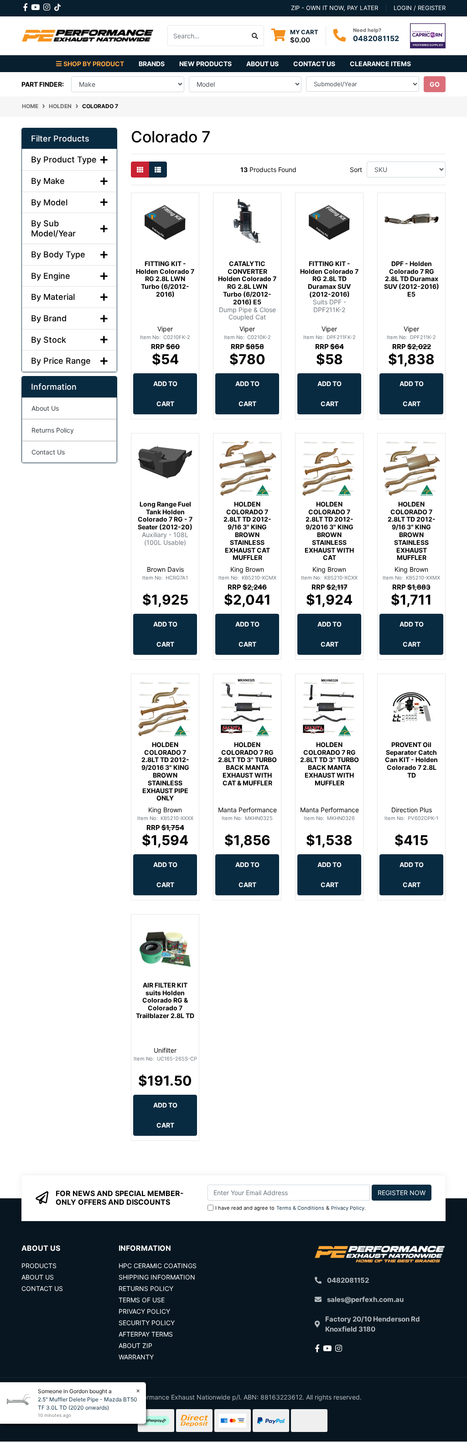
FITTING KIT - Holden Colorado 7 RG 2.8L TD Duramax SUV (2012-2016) (329, 279)
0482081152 (376, 38)
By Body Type (58, 254)
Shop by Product (93, 64)
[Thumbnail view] (140, 170)
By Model (49, 202)
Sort (356, 169)
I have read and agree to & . (290, 1208)
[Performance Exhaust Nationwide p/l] (87, 35)
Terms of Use (142, 1300)
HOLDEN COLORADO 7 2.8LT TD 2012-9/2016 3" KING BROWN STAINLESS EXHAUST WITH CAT (329, 531)
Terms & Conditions (300, 1208)
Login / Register (420, 7)
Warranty (136, 1357)
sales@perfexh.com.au (365, 1299)
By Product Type (64, 159)
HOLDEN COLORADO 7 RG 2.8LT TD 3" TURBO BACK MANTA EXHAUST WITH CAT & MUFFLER (247, 764)
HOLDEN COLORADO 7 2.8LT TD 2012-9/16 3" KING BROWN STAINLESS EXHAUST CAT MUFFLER (247, 531)
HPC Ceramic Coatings (158, 1266)
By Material (53, 297)
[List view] (158, 170)
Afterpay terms (146, 1334)
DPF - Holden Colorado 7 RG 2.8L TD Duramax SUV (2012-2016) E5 (411, 279)
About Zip (135, 1345)
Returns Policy (52, 430)
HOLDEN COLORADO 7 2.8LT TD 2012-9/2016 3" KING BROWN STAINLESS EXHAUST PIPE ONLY (165, 771)
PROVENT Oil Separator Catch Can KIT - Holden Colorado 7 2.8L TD (411, 760)
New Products (205, 64)
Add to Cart (165, 394)
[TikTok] (57, 5)
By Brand (49, 318)
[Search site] (255, 35)
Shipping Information (157, 1277)
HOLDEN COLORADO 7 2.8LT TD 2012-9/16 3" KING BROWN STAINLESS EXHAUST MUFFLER (412, 531)
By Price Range (61, 361)
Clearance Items (380, 64)
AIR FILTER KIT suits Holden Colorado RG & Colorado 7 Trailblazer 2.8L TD (165, 1000)
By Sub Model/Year (53, 228)
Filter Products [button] (60, 138)
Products (39, 1266)
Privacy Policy (347, 1208)
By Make (48, 181)
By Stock (48, 340)
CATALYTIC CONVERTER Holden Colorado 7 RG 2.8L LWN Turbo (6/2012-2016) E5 (247, 283)
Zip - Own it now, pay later (334, 7)
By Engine (50, 276)
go (435, 84)
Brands (152, 64)
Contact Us (314, 64)
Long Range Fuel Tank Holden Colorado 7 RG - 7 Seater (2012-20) (165, 515)
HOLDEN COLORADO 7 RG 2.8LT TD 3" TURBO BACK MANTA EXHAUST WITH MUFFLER (329, 764)
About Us (262, 64)
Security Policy (147, 1323)
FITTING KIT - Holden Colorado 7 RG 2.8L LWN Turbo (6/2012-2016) (165, 279)
